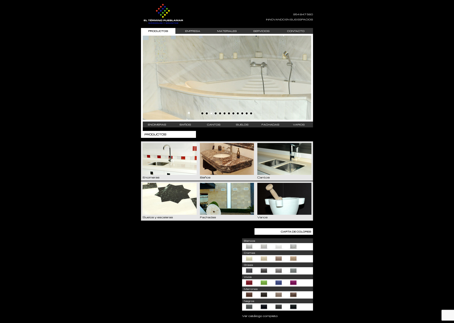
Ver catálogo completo (260, 316)
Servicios (261, 30)
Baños (185, 124)
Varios (299, 124)
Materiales (227, 30)
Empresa (192, 30)
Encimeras (157, 124)
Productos (158, 30)
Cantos (213, 124)
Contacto (295, 30)
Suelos (242, 124)
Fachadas (270, 124)
